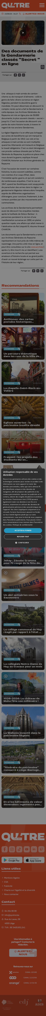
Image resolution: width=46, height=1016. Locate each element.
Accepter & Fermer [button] (23, 530)
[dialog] (23, 508)
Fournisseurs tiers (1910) (22, 499)
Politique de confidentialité (22, 525)
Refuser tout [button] (23, 537)
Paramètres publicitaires (16, 520)
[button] (23, 542)
